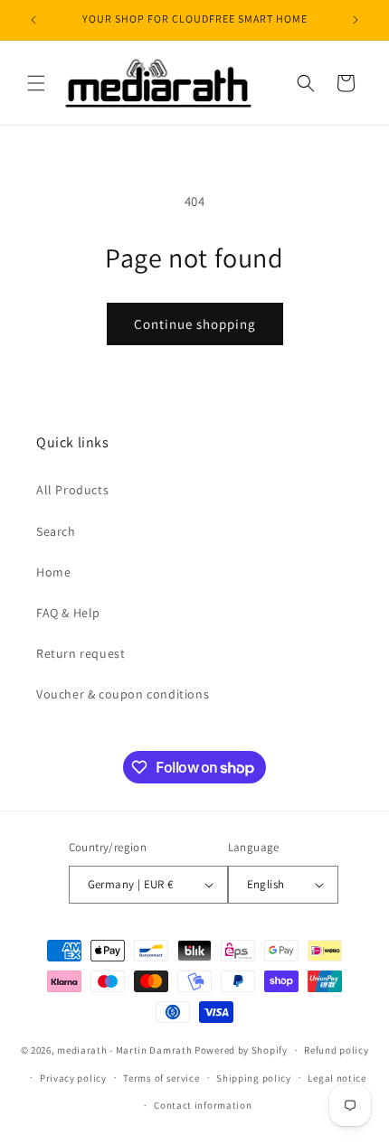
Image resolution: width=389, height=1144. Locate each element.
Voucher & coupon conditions (122, 694)
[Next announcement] (355, 20)
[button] (36, 83)
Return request (80, 653)
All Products (72, 490)
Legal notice (336, 1078)
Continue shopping (195, 324)
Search (56, 531)
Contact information (202, 1105)
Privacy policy (73, 1078)
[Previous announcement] (33, 20)
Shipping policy (253, 1078)
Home (53, 572)
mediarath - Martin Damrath (124, 1050)
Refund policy (336, 1050)
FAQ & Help (68, 613)
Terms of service (161, 1078)
